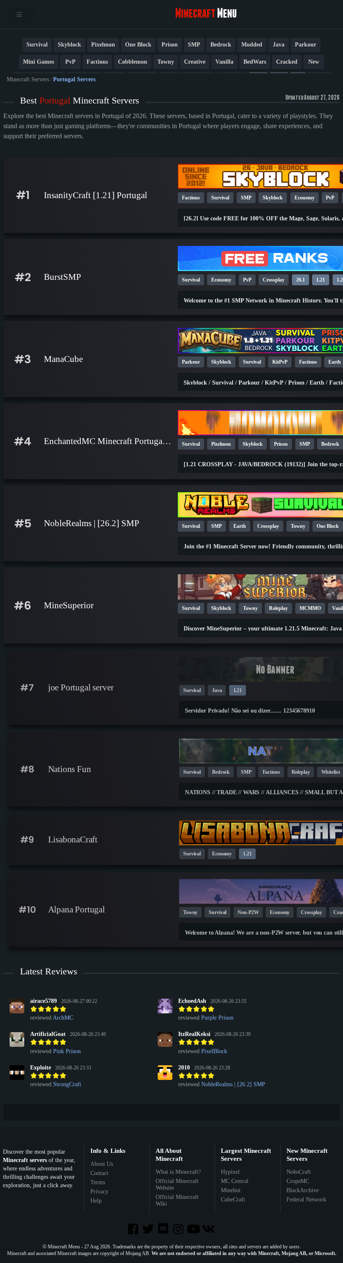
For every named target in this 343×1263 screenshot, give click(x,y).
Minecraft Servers (28, 80)
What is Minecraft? (178, 1172)
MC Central (234, 1181)
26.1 (300, 280)
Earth (239, 526)
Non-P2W (248, 912)
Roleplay (278, 608)
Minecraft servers (25, 1160)
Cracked (286, 62)
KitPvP (279, 362)
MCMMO (310, 608)
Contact (99, 1173)
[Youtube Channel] (194, 1229)
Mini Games (38, 62)
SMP (194, 44)
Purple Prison (217, 1018)
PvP (70, 62)
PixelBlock (214, 1051)
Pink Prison (67, 1051)
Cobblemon (132, 62)
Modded (251, 44)
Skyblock (69, 44)
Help (96, 1201)
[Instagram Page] (179, 1229)
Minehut (231, 1190)
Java (278, 44)
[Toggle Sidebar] (20, 14)
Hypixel (230, 1172)
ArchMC (63, 1018)
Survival (37, 44)
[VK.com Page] (209, 1229)
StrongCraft (67, 1084)
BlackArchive (303, 1190)
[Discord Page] (164, 1229)
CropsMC (298, 1181)
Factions (97, 62)
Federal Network (306, 1199)
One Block (138, 44)
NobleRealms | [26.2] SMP (233, 1084)
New (313, 62)
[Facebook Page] (133, 1229)
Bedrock (220, 44)
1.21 (320, 280)
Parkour (305, 44)
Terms (97, 1182)
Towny (165, 62)
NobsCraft (299, 1172)
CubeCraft (233, 1199)
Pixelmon (103, 44)
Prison (169, 44)
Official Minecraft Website (177, 1184)
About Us (101, 1164)
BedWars (254, 62)
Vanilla (224, 62)
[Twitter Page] (148, 1229)
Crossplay (273, 280)
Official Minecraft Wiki (177, 1200)
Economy (304, 198)
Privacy (99, 1191)
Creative (194, 62)
